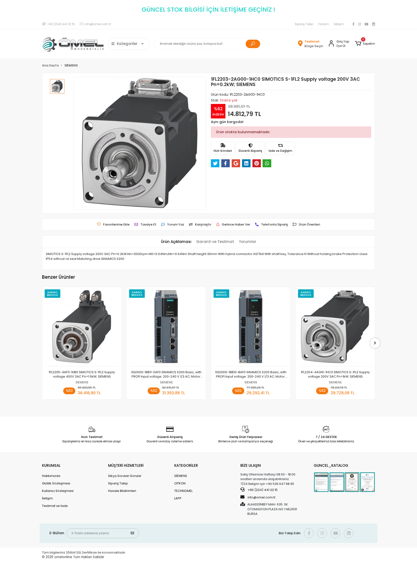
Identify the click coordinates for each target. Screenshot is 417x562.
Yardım (323, 24)
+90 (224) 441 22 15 (262, 490)
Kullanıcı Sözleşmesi (58, 491)
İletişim (339, 24)
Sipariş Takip (304, 24)
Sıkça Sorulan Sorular (124, 476)
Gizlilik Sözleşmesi (56, 483)
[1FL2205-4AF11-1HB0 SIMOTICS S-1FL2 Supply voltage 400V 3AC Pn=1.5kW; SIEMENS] (82, 327)
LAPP (177, 498)
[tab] (176, 242)
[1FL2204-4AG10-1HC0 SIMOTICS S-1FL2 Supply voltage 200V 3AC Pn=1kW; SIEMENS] (335, 327)
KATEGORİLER (186, 465)
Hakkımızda (51, 476)
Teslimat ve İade (55, 506)
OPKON (180, 483)
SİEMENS (180, 476)
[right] (375, 343)
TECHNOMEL (183, 491)
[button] (365, 44)
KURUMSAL (51, 465)
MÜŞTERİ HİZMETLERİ (126, 465)
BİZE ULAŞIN (250, 465)
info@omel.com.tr (262, 497)
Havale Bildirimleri (122, 491)
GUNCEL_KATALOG (331, 465)
